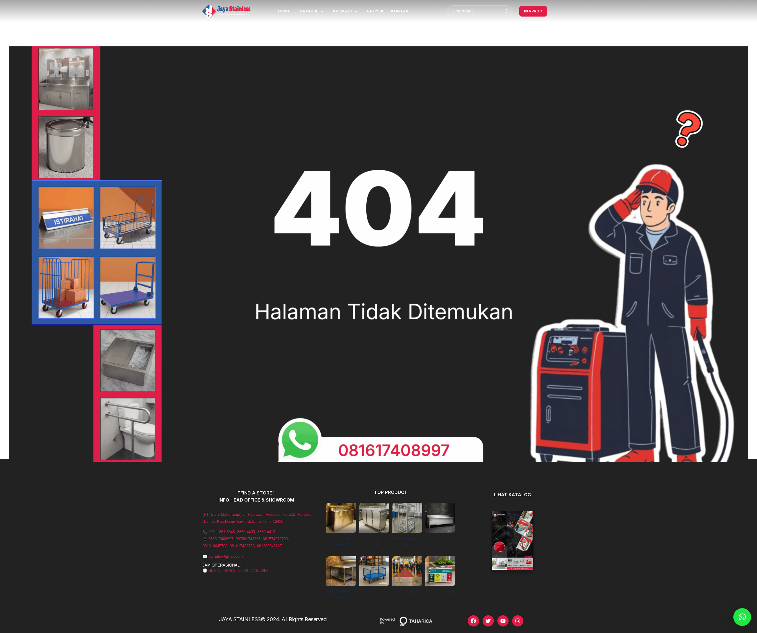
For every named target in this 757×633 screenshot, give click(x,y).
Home (284, 11)
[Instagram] (517, 621)
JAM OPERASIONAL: (222, 565)
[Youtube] (503, 621)
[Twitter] (488, 621)
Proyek (375, 11)
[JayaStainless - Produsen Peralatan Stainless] (226, 11)
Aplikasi (342, 11)
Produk (309, 11)
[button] (742, 617)
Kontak (400, 11)
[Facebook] (473, 621)
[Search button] (507, 11)
